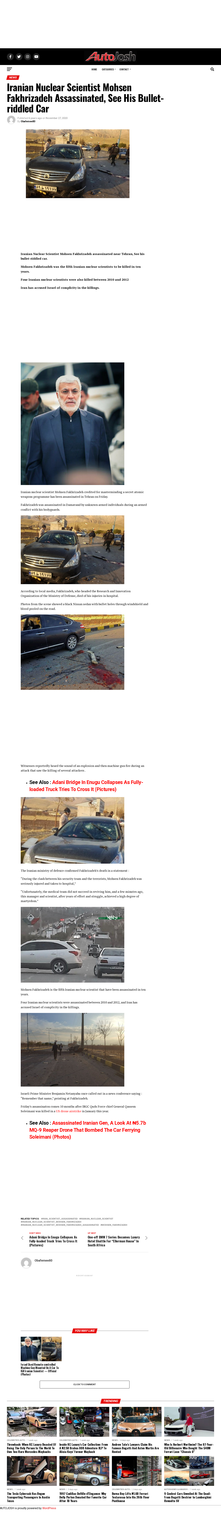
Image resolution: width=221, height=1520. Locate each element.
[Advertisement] (110, 24)
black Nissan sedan (78, 604)
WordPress (49, 1508)
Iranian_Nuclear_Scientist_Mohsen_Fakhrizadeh (51, 1222)
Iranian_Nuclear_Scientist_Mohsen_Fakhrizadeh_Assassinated (60, 1225)
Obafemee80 (28, 121)
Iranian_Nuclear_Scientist (97, 1219)
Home (94, 69)
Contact (124, 69)
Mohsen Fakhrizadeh (69, 492)
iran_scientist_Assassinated (60, 1219)
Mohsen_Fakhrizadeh (114, 1225)
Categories (108, 69)
